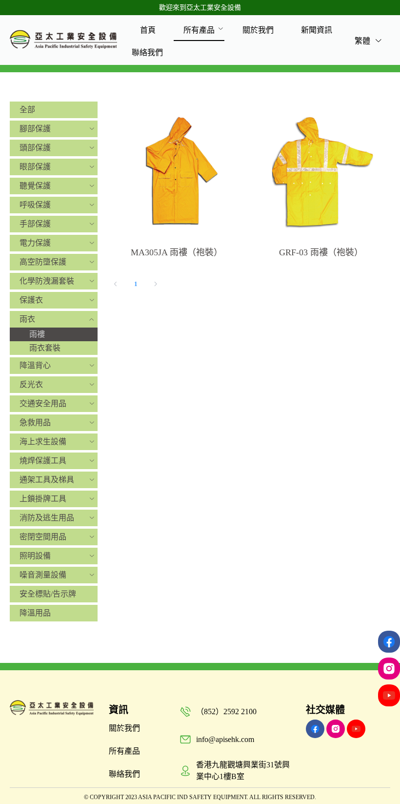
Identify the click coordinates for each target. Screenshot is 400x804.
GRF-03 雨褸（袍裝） (321, 252)
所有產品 (199, 30)
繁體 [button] (363, 41)
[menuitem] (147, 30)
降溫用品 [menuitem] (35, 613)
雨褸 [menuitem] (37, 334)
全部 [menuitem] (27, 109)
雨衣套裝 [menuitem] (44, 348)
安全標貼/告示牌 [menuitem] (48, 594)
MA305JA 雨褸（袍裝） (176, 252)
